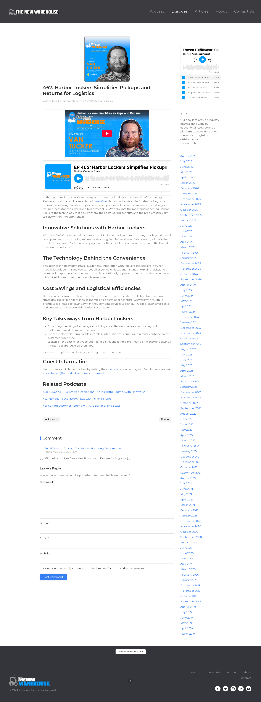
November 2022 (190, 397)
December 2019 (190, 585)
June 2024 (187, 295)
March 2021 (187, 504)
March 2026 (187, 182)
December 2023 (190, 327)
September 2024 (191, 279)
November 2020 (190, 526)
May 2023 (186, 365)
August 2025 (188, 220)
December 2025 (190, 198)
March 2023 (187, 376)
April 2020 (186, 563)
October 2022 (189, 402)
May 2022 (186, 429)
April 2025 (186, 241)
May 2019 (186, 622)
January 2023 (188, 386)
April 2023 (186, 370)
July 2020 (186, 547)
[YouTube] (197, 35)
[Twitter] (185, 35)
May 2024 (186, 300)
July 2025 (186, 225)
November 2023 (190, 333)
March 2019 (187, 633)
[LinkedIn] (193, 35)
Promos (232, 672)
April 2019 (186, 628)
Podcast (156, 11)
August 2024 (188, 284)
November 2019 (190, 590)
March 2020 (188, 569)
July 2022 (186, 418)
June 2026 (186, 166)
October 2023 (189, 338)
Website (45, 553)
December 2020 (190, 521)
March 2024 (188, 311)
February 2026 (189, 188)
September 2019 (190, 601)
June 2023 (186, 360)
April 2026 (186, 177)
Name (44, 523)
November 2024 (190, 268)
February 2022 (189, 445)
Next (164, 419)
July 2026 (186, 161)
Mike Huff (60, 100)
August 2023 (188, 349)
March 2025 (187, 247)
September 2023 (191, 343)
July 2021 (186, 483)
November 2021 (190, 461)
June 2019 (186, 617)
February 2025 (189, 252)
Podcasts (107, 100)
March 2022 (187, 440)
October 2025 (189, 209)
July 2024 (186, 290)
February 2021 (189, 510)
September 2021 (190, 472)
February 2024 (189, 317)
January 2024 (189, 322)
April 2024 (186, 306)
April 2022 (186, 435)
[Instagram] (189, 35)
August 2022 (188, 413)
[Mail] (202, 35)
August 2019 (188, 606)
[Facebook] (181, 35)
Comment (46, 482)
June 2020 (187, 553)
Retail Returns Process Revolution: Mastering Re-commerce (83, 448)
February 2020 (189, 574)
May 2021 (186, 494)
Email (44, 538)
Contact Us (244, 11)
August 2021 (188, 478)
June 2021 (186, 488)
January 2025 (188, 257)
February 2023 (189, 381)
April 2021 (186, 499)
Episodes (179, 11)
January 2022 (188, 451)
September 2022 (191, 408)
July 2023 (186, 354)
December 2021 (190, 456)
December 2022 (190, 392)
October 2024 (189, 274)
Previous (52, 419)
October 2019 (188, 596)
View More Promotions (130, 651)
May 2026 (186, 172)
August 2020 (188, 542)
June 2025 (186, 231)
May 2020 (186, 558)
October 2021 (188, 467)
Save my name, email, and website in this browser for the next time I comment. (93, 568)
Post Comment (53, 576)
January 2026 (188, 193)
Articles (201, 11)
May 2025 (186, 236)
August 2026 (188, 156)
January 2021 (188, 515)
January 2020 (189, 579)
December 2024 (190, 263)
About (221, 11)
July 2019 (186, 612)
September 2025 (191, 215)
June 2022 (186, 424)
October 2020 (189, 531)
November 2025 (190, 204)
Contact (246, 677)
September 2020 (191, 537)
